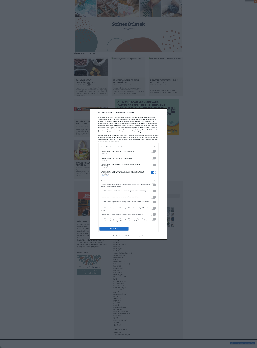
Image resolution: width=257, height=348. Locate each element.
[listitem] (128, 147)
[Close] (163, 112)
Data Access (128, 236)
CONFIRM (114, 229)
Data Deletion (117, 236)
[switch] (153, 151)
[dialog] (128, 174)
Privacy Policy (140, 236)
